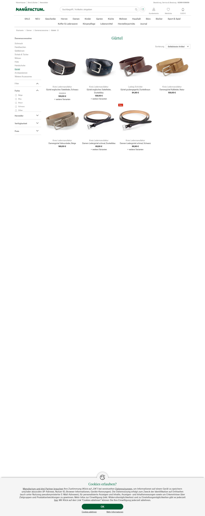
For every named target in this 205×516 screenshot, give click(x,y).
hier (56, 500)
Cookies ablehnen (89, 512)
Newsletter (44, 2)
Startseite (19, 30)
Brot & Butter (33, 2)
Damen (29, 30)
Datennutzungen (123, 488)
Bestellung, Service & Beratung (171, 2)
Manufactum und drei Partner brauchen (43, 488)
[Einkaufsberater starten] (142, 9)
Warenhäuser (21, 2)
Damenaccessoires (41, 30)
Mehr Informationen (115, 512)
